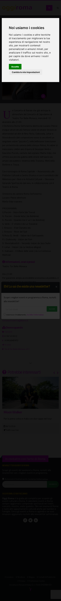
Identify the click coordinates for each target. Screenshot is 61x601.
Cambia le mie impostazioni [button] (26, 72)
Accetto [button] (15, 66)
